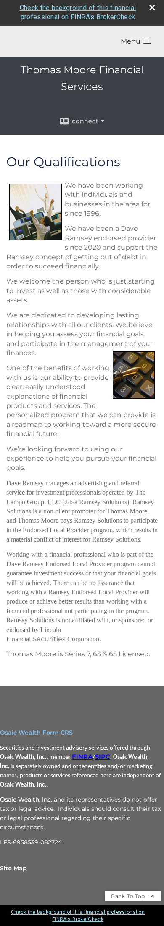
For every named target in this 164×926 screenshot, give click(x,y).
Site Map (13, 868)
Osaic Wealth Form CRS (36, 732)
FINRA (82, 757)
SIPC (102, 757)
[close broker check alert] (152, 7)
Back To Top (129, 896)
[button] (136, 41)
